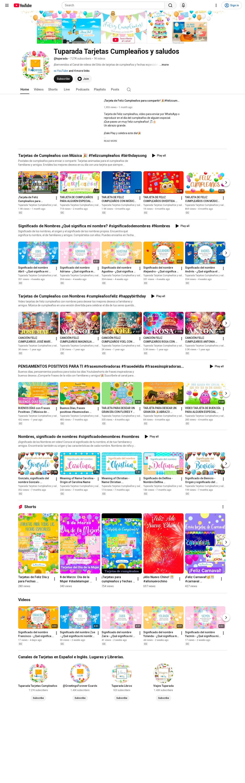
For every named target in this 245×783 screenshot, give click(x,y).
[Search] (170, 5)
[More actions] (56, 198)
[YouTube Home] (22, 5)
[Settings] (216, 5)
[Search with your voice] (183, 5)
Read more (110, 141)
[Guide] (7, 5)
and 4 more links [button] (79, 70)
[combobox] (114, 5)
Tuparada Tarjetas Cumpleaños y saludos (40, 205)
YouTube (62, 70)
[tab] (24, 89)
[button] (110, 141)
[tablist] (122, 89)
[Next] (226, 183)
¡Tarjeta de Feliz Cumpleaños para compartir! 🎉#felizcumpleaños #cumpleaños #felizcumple (142, 100)
